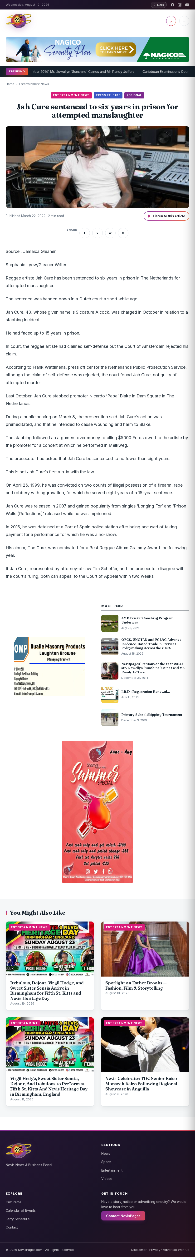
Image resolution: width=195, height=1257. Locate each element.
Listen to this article (166, 216)
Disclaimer (139, 1250)
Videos (106, 1179)
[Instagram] (180, 5)
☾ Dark (158, 5)
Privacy (154, 1250)
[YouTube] (187, 5)
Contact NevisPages (123, 1216)
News (105, 1153)
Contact (12, 1227)
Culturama (13, 1202)
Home (10, 84)
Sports (106, 1162)
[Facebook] (173, 5)
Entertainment (111, 1170)
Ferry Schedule (18, 1219)
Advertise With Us (176, 1250)
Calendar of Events (21, 1210)
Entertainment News (34, 84)
